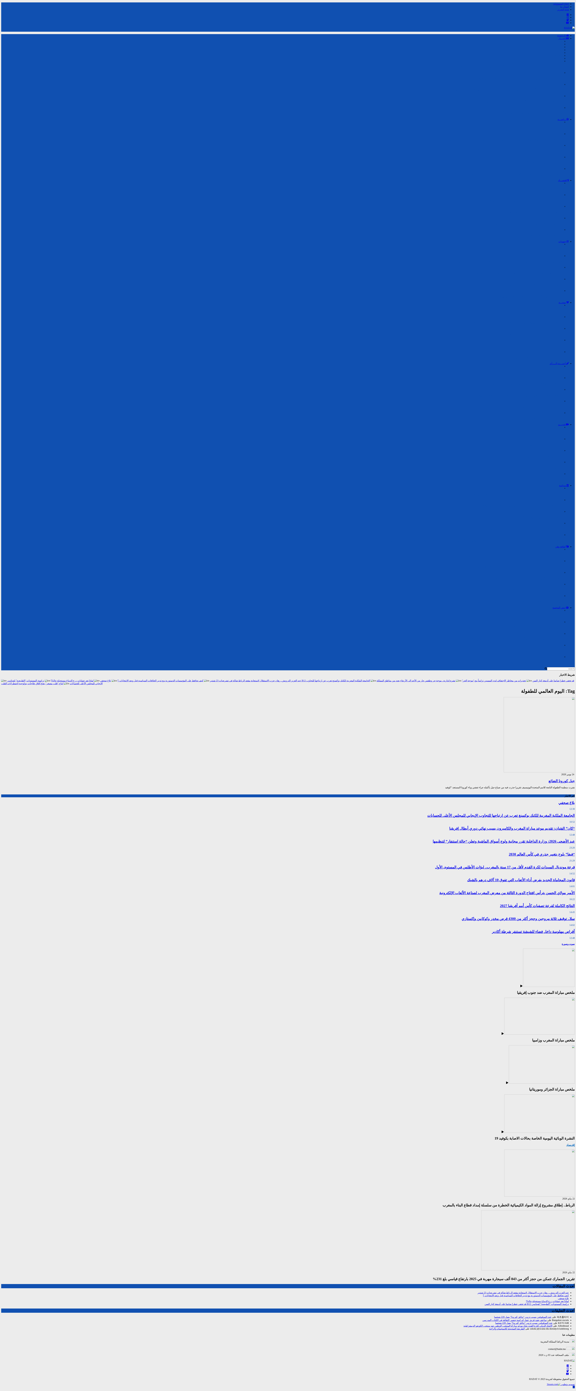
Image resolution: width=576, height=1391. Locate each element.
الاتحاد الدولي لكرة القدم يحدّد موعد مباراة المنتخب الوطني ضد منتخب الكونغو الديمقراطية (508, 1326)
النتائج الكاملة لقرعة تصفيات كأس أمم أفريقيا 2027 (537, 906)
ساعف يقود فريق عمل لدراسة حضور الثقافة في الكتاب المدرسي (514, 1320)
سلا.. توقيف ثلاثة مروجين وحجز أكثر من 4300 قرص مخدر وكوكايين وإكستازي (518, 919)
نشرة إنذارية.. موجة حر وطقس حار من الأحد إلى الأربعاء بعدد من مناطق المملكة (415, 680)
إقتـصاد (570, 1145)
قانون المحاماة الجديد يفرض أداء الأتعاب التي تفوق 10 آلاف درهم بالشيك (521, 880)
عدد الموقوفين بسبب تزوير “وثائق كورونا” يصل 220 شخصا (522, 1317)
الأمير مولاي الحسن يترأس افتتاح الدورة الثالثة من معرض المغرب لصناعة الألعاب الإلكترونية (507, 893)
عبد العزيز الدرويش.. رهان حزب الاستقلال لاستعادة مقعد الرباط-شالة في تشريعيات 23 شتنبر (255, 680)
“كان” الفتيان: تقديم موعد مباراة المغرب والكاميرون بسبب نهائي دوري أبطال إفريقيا (512, 828)
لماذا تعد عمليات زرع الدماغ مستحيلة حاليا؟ (72, 680)
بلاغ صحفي (105, 680)
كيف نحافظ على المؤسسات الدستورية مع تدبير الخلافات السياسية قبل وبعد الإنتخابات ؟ (160, 680)
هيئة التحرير (563, 9)
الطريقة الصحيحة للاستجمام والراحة (507, 1328)
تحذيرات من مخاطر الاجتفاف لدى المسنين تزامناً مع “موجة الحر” (494, 680)
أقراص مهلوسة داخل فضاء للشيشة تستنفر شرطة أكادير (533, 932)
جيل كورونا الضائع (562, 781)
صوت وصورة (568, 944)
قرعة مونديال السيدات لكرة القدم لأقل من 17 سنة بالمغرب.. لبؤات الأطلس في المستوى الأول (505, 867)
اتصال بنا (564, 6)
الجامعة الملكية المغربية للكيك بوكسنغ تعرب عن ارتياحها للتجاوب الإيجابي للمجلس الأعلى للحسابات (501, 815)
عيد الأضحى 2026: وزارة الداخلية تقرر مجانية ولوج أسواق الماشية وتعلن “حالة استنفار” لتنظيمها (504, 841)
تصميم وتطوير (567, 1384)
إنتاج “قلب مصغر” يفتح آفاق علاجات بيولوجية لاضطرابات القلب (32, 683)
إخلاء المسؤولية (561, 4)
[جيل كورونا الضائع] (539, 771)
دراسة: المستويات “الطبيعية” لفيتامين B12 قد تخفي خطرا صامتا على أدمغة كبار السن (526, 1304)
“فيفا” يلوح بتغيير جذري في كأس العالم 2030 (542, 854)
